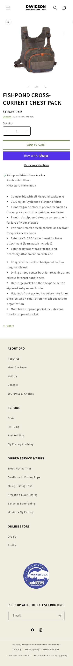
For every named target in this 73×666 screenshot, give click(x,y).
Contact (13, 385)
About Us (13, 359)
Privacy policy (32, 649)
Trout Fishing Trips (19, 469)
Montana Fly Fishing (20, 512)
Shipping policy (59, 655)
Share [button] (10, 326)
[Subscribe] (60, 615)
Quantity (8, 123)
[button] (8, 7)
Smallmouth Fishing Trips (24, 477)
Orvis (11, 418)
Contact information (19, 655)
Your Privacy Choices (21, 394)
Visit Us (12, 376)
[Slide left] (28, 87)
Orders (12, 537)
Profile (12, 545)
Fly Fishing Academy (20, 444)
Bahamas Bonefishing (21, 504)
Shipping (7, 116)
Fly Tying (13, 427)
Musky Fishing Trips (20, 486)
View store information (21, 186)
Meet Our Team (17, 367)
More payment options (36, 165)
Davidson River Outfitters (34, 644)
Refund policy (41, 655)
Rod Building (16, 436)
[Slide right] (45, 87)
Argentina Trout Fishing (23, 495)
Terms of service (51, 649)
